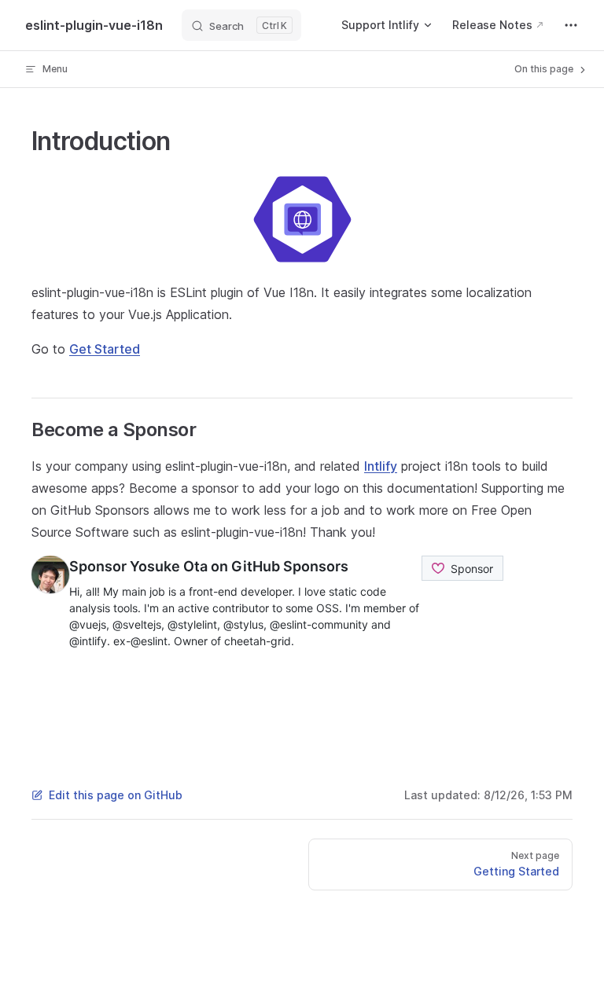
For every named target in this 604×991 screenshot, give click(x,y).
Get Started (104, 349)
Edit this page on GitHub (115, 795)
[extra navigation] (571, 25)
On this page (545, 69)
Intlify (380, 466)
